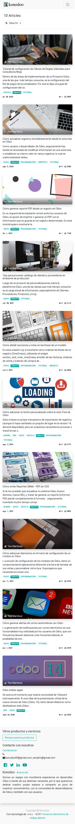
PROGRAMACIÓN (28, 162)
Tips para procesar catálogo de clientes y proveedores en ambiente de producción (34, 277)
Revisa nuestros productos (19, 737)
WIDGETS (54, 366)
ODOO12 (30, 435)
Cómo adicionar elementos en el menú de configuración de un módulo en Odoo (36, 555)
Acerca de (22, 772)
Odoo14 (17, 92)
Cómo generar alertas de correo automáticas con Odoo (33, 623)
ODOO (6, 162)
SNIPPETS (42, 162)
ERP (14, 435)
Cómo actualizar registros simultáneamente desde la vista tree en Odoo (37, 140)
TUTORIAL (27, 92)
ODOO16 (7, 92)
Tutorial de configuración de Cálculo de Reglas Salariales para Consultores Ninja (36, 70)
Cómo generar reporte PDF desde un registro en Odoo (32, 208)
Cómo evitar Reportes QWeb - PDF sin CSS (26, 486)
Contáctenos (10, 750)
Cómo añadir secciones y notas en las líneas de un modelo (34, 345)
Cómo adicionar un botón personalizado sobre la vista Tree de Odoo (36, 414)
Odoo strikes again (13, 690)
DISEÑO (6, 435)
